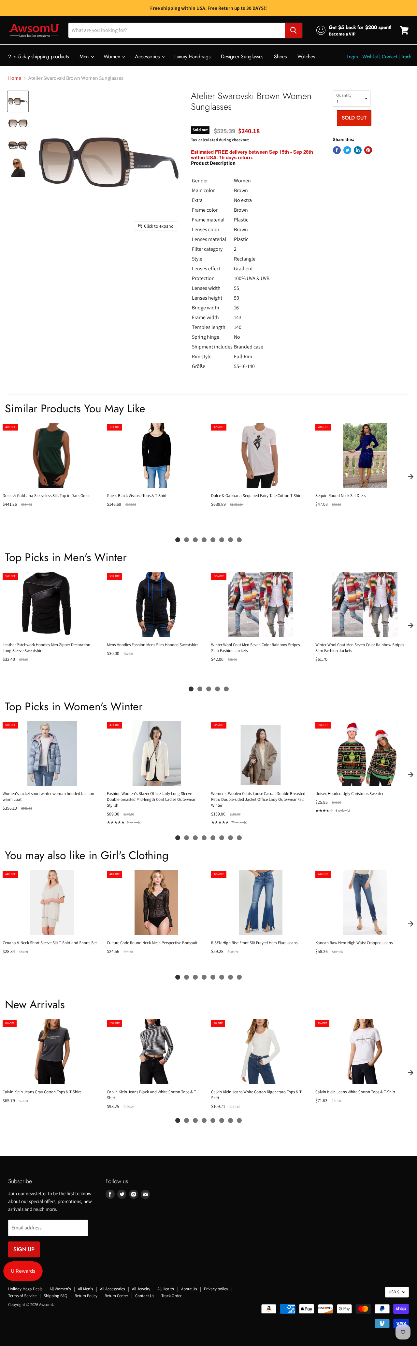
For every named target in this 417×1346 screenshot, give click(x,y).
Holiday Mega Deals (25, 1289)
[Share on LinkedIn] (358, 150)
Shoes (280, 56)
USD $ (394, 1292)
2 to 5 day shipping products (38, 56)
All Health (165, 1289)
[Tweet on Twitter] (347, 150)
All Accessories (112, 1289)
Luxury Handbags (192, 56)
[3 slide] (195, 539)
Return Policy (86, 1295)
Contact (389, 56)
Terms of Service (22, 1295)
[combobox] (176, 30)
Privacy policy (216, 1289)
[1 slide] (177, 539)
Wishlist (370, 56)
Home (14, 78)
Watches (306, 56)
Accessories (148, 56)
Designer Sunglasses (242, 56)
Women (113, 56)
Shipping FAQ (55, 1295)
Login (352, 56)
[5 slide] (212, 539)
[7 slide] (230, 539)
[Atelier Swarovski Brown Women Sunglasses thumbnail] (17, 101)
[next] (410, 476)
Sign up (24, 1249)
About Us (189, 1289)
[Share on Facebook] (337, 150)
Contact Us (144, 1295)
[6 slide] (221, 539)
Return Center (116, 1295)
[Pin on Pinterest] (368, 150)
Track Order (171, 1295)
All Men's (85, 1289)
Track (406, 56)
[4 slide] (204, 539)
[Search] (293, 30)
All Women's (60, 1289)
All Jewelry (141, 1289)
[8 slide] (239, 539)
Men (84, 56)
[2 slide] (186, 539)
